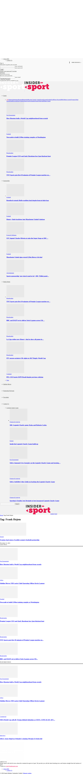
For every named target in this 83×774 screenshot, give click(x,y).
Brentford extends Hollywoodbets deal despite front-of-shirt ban (27, 200)
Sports (4, 95)
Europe (11, 441)
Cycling (38, 99)
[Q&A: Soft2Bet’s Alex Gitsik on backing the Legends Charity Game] (18, 477)
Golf (52, 99)
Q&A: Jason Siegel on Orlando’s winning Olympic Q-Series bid (21, 739)
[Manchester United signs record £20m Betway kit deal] (15, 252)
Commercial (3, 716)
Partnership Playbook (8, 390)
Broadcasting (9, 153)
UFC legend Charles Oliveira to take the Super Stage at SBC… (27, 238)
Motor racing (67, 99)
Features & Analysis (15, 422)
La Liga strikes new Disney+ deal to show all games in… (25, 339)
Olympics (73, 99)
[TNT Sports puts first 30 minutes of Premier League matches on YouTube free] (15, 170)
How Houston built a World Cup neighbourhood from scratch (27, 118)
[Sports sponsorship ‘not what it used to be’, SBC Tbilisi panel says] (15, 271)
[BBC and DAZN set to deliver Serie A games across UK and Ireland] (15, 315)
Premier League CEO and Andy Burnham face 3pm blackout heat (28, 156)
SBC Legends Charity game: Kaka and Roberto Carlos (28, 425)
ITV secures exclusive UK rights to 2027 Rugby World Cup (26, 358)
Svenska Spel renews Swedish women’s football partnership (19, 540)
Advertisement (10, 273)
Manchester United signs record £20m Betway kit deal (24, 257)
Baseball (20, 99)
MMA (62, 99)
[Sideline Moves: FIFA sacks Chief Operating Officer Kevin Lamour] (9, 578)
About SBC (6, 59)
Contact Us (9, 60)
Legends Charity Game (12, 408)
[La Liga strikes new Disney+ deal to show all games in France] (15, 334)
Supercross (26, 101)
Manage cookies (27, 773)
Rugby (18, 101)
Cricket (34, 99)
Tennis (36, 101)
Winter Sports (47, 101)
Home (1, 515)
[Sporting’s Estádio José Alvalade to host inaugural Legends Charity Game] (18, 496)
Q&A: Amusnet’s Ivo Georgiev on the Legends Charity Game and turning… (35, 463)
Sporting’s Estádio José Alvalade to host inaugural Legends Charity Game (34, 501)
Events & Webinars (11, 235)
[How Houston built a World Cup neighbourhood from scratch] (15, 113)
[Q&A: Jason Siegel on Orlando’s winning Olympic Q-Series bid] (9, 734)
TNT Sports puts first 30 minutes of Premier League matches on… (28, 175)
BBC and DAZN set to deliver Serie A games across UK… (25, 320)
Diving (41, 99)
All (7, 99)
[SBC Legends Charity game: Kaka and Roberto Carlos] (18, 420)
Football (49, 99)
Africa (1, 580)
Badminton (15, 99)
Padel (11, 101)
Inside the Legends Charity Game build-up (24, 444)
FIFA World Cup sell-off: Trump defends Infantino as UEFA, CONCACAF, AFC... (27, 720)
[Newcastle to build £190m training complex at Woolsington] (15, 132)
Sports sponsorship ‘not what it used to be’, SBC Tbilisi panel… (27, 276)
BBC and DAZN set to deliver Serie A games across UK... (19, 659)
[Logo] (12, 90)
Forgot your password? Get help (8, 71)
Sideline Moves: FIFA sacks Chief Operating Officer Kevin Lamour (22, 583)
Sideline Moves (7, 384)
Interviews (2, 735)
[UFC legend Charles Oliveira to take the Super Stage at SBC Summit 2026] (15, 233)
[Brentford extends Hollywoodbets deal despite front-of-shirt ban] (15, 196)
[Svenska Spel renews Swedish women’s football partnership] (13, 535)
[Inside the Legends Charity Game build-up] (18, 439)
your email (17, 77)
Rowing (15, 101)
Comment (9, 374)
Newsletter (6, 397)
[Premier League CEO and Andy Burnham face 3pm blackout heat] (15, 151)
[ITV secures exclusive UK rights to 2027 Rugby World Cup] (15, 353)
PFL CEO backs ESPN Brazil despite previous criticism (24, 377)
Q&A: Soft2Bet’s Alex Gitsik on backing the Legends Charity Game (32, 482)
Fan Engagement (10, 115)
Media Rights (6, 281)
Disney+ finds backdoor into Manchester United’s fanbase (25, 219)
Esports (45, 99)
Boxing (30, 99)
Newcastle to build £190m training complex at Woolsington (26, 137)
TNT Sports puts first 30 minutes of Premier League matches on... (22, 640)
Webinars (2, 72)
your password (19, 68)
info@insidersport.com (12, 766)
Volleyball (41, 101)
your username (19, 66)
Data (7, 380)
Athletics (10, 99)
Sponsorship (6, 180)
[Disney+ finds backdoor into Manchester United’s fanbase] (15, 214)
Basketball (25, 99)
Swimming (32, 101)
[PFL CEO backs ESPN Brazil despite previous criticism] (15, 372)
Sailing (22, 101)
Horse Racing (57, 99)
